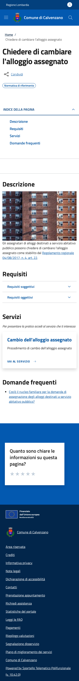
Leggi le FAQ (14, 619)
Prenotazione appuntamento (25, 595)
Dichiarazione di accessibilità (25, 579)
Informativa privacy (19, 562)
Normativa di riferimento (19, 85)
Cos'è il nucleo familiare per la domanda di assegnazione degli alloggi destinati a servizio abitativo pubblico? (40, 396)
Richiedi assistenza (19, 603)
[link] (22, 361)
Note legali (13, 571)
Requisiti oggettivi (20, 297)
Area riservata (15, 546)
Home (9, 34)
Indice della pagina (18, 109)
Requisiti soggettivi (20, 286)
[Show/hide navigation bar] (6, 17)
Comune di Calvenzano (21, 660)
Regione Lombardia (17, 5)
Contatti (11, 587)
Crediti (10, 554)
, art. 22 (32, 257)
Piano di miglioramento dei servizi (29, 651)
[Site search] (70, 17)
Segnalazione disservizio (22, 643)
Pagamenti (13, 627)
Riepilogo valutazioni (20, 635)
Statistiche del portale (21, 611)
